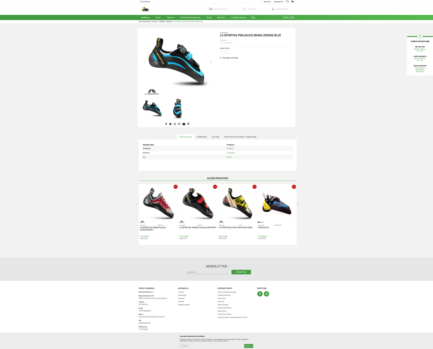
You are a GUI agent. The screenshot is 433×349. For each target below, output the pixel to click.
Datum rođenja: (197, 172)
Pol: (210, 172)
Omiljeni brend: (214, 180)
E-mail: (228, 172)
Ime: (193, 164)
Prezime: (220, 164)
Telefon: (194, 180)
